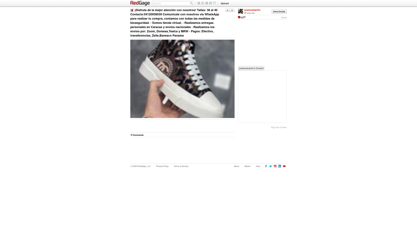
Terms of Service (181, 166)
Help (258, 166)
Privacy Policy (162, 166)
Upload (225, 3)
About (236, 166)
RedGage (140, 3)
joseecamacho (252, 9)
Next (227, 10)
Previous (232, 10)
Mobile (247, 166)
